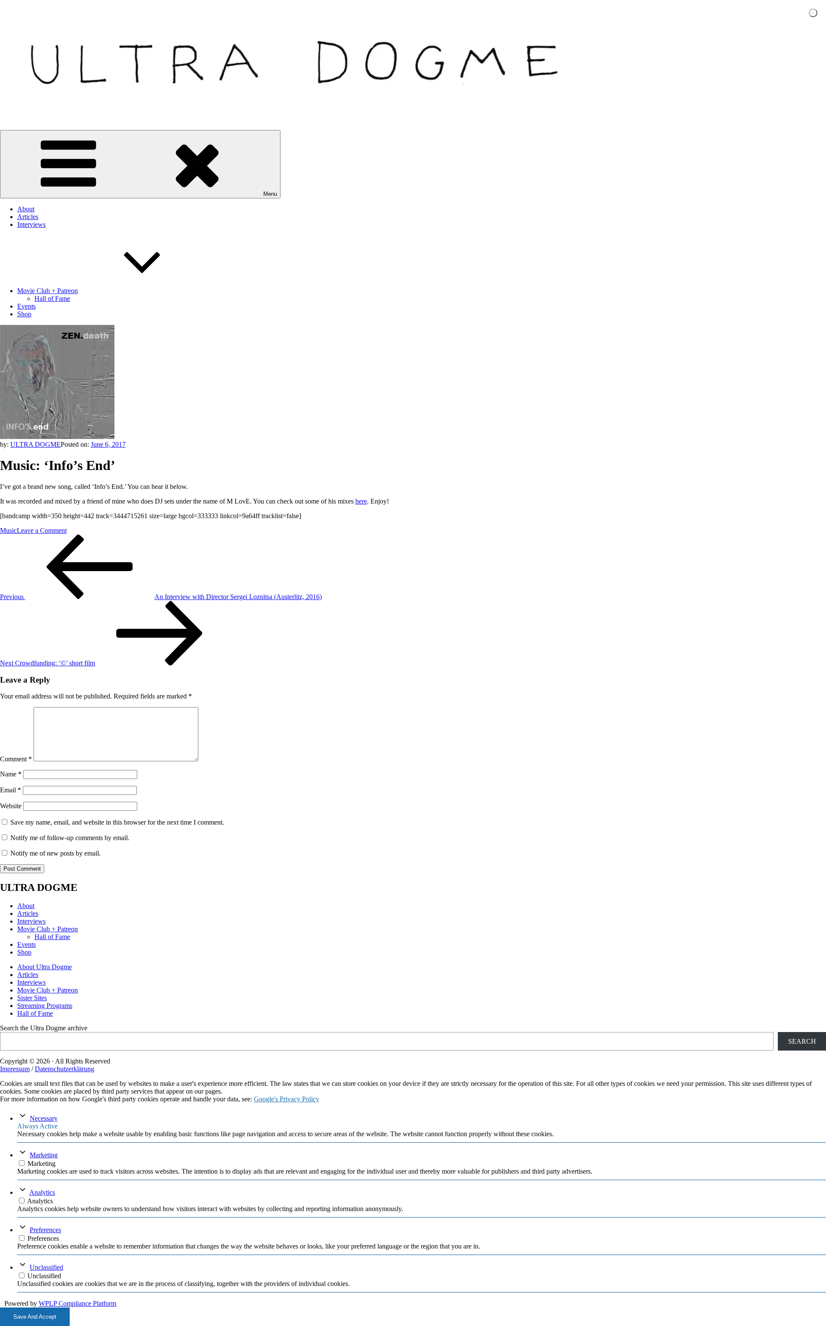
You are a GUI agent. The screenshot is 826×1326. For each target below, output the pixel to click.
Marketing (44, 1155)
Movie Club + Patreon (47, 290)
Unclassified (46, 1267)
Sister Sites (32, 997)
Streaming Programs (44, 1005)
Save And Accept (34, 1317)
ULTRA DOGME (35, 444)
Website (11, 806)
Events (26, 306)
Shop (24, 314)
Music (8, 530)
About (25, 209)
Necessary (44, 1118)
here (361, 501)
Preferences (45, 1229)
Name (11, 774)
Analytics (42, 1192)
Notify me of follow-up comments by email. (69, 837)
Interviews (31, 224)
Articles (27, 216)
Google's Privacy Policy (286, 1099)
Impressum (15, 1069)
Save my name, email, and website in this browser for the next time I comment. (117, 822)
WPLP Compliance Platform (77, 1303)
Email (10, 790)
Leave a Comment (42, 530)
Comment (16, 759)
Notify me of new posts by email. (55, 853)
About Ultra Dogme (44, 967)
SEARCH (802, 1041)
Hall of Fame (52, 298)
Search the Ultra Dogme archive (43, 1028)
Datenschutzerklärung (64, 1069)
